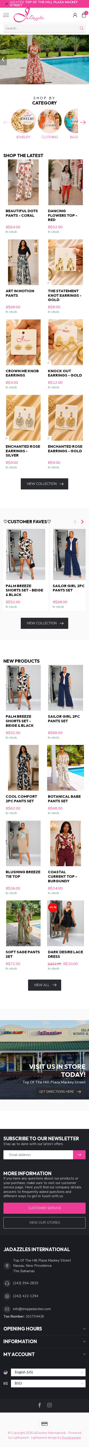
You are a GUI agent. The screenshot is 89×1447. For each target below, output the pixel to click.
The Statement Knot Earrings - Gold (64, 295)
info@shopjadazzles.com (32, 1309)
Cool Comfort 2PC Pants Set (21, 798)
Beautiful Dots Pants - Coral (22, 213)
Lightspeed (20, 1437)
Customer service (44, 1208)
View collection (42, 484)
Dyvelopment (71, 1437)
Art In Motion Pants (20, 293)
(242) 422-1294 (25, 1296)
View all (42, 985)
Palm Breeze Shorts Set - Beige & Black (24, 590)
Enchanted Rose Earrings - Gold (65, 448)
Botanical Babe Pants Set (64, 798)
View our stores (44, 1222)
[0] (84, 14)
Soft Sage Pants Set (23, 954)
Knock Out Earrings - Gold (65, 373)
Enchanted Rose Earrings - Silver (23, 450)
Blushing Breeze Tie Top (23, 874)
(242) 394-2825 (25, 1283)
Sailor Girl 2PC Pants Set (64, 718)
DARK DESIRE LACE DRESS (65, 954)
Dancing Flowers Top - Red (62, 215)
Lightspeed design (44, 1437)
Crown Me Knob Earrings (22, 373)
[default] (48, 283)
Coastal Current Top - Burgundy (62, 876)
